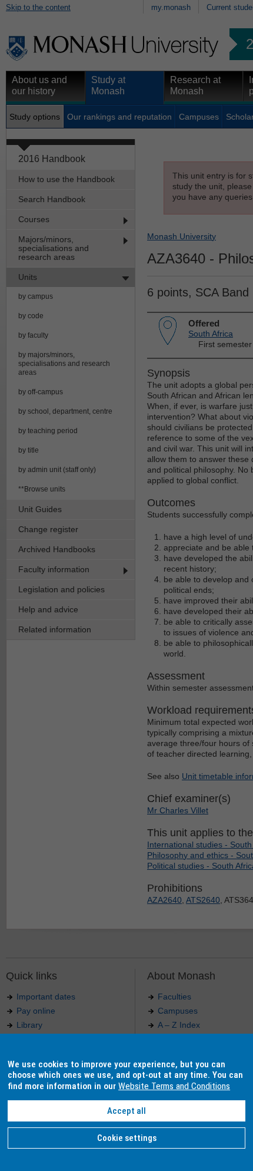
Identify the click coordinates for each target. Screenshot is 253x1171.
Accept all (126, 1111)
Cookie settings (127, 1138)
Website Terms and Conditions (174, 1086)
